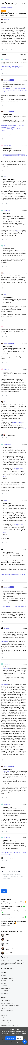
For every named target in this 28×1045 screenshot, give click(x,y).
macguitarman (7, 210)
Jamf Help (3, 975)
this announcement (17, 422)
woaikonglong (9, 947)
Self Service (4, 1015)
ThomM (7, 943)
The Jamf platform (5, 1000)
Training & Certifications (7, 978)
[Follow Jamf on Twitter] (2, 968)
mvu (7, 939)
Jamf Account (4, 993)
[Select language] (16, 3)
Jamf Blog (3, 983)
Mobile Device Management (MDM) (10, 1005)
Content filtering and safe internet (9, 1025)
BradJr (5, 176)
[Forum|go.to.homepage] (8, 3)
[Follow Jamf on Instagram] (11, 968)
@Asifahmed (4, 641)
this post (15, 424)
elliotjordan (6, 402)
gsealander (6, 326)
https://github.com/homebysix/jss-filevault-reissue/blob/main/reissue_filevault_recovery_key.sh (13, 67)
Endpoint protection (6, 1020)
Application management (7, 1008)
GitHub (24, 428)
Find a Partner (4, 990)
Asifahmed (6, 19)
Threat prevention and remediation (10, 1022)
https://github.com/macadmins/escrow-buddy (13, 574)
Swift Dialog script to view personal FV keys (12, 902)
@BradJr (18, 230)
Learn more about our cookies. (17, 1034)
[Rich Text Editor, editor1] (14, 881)
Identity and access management (9, 1017)
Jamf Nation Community (7, 980)
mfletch (5, 500)
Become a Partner (5, 988)
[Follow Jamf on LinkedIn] (5, 968)
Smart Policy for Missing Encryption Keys (12, 906)
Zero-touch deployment (7, 1003)
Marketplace (4, 985)
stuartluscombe (7, 145)
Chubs (7, 934)
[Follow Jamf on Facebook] (14, 968)
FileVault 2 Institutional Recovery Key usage (12, 917)
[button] (3, 3)
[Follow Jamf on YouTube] (8, 968)
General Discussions (7, 7)
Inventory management (7, 1010)
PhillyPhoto (6, 59)
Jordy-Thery (9, 952)
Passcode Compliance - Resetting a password (13, 911)
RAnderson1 (6, 245)
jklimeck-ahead (7, 273)
